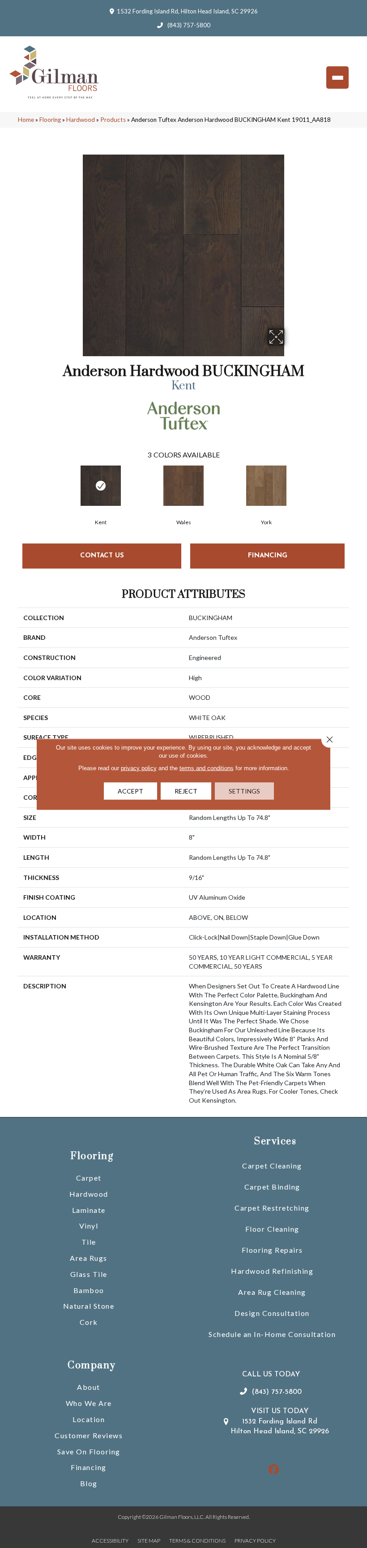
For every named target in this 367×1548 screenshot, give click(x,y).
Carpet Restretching (272, 1207)
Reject (186, 790)
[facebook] (274, 1469)
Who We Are (89, 1403)
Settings (244, 790)
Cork (89, 1322)
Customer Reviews (89, 1435)
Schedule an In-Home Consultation (272, 1334)
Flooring (50, 119)
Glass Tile (88, 1274)
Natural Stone (89, 1306)
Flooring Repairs (272, 1250)
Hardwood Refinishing (272, 1271)
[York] (266, 485)
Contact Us (102, 555)
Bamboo (88, 1290)
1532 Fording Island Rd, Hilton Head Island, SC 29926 (187, 11)
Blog (89, 1483)
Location (89, 1419)
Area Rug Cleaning (272, 1292)
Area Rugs (88, 1258)
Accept (130, 790)
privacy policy (139, 767)
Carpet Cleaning (272, 1165)
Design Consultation (272, 1313)
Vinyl (88, 1225)
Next (353, 477)
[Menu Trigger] (337, 77)
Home (26, 119)
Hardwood (80, 119)
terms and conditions (206, 767)
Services (275, 1141)
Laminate (89, 1210)
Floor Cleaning (272, 1229)
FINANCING (267, 555)
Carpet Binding (272, 1186)
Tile (88, 1242)
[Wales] (184, 485)
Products (113, 119)
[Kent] (101, 485)
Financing (89, 1467)
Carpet (89, 1177)
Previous (13, 477)
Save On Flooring (88, 1451)
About (88, 1387)
